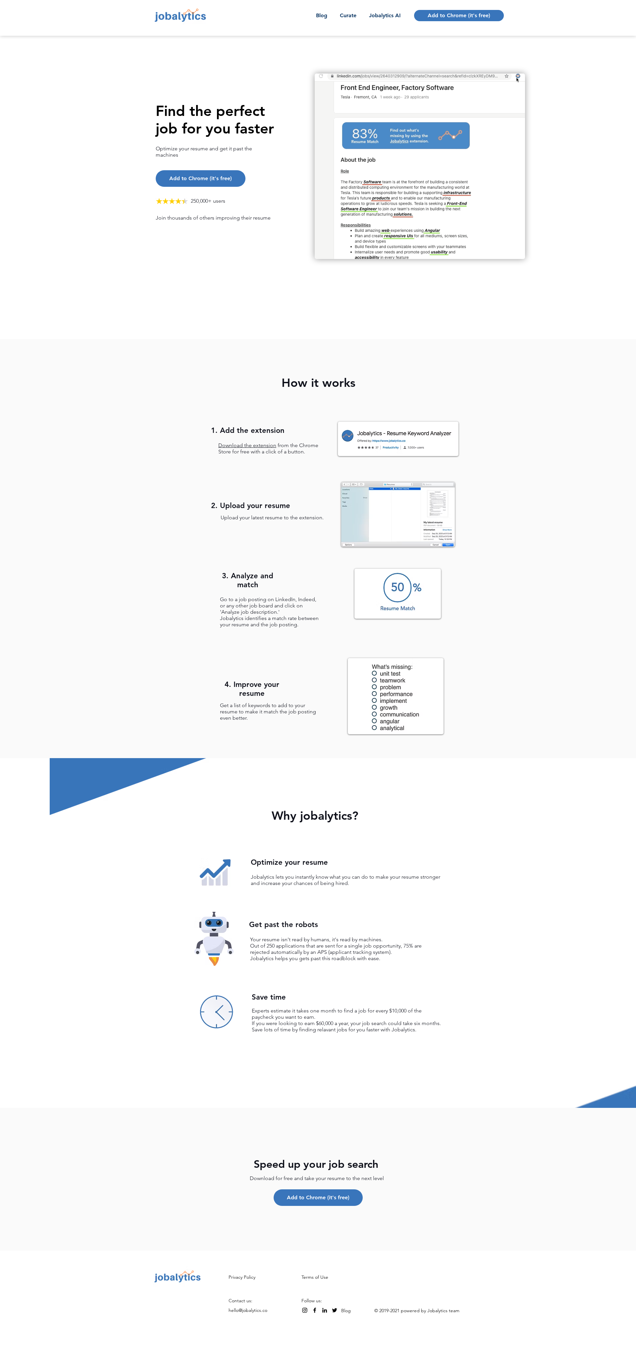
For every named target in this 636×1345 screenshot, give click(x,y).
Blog (346, 1311)
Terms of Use (314, 1277)
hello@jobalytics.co (248, 1310)
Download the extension (247, 445)
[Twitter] (334, 1310)
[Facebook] (314, 1310)
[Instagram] (304, 1310)
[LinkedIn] (324, 1310)
